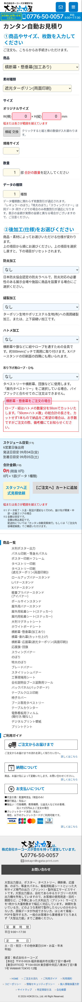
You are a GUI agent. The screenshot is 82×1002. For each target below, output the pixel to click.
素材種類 (9, 79)
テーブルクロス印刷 (25, 693)
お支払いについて (30, 789)
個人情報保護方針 (69, 984)
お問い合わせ (41, 869)
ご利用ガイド (50, 978)
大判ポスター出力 (23, 548)
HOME (15, 978)
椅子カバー (19, 698)
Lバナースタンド (23, 582)
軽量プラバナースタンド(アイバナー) (28, 594)
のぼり (16, 657)
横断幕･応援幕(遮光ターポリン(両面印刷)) (40, 642)
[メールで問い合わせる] (61, 7)
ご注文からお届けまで (36, 744)
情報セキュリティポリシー (40, 984)
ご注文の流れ (30, 978)
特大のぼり (19, 662)
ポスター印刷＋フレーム (28, 558)
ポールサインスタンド (26, 601)
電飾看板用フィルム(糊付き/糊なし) (25, 714)
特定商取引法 (44, 989)
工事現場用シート (23, 677)
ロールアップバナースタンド (31, 577)
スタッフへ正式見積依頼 (16, 490)
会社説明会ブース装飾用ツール (32, 682)
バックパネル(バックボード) (30, 687)
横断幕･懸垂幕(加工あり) (28, 632)
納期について (26, 767)
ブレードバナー (22, 667)
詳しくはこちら (69, 756)
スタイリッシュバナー (26, 672)
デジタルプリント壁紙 (26, 721)
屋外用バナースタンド (26, 606)
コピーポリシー (13, 984)
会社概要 (61, 989)
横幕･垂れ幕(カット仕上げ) (30, 637)
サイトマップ (25, 989)
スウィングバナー (23, 652)
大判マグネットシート (26, 621)
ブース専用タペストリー (28, 703)
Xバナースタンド (23, 587)
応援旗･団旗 (20, 647)
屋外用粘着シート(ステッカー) (32, 611)
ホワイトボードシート (26, 626)
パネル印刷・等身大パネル (29, 553)
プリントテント (22, 727)
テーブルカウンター (25, 708)
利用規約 (67, 978)
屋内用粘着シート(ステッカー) (32, 616)
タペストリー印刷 (23, 564)
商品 (6, 58)
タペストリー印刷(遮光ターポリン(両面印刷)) (30, 570)
